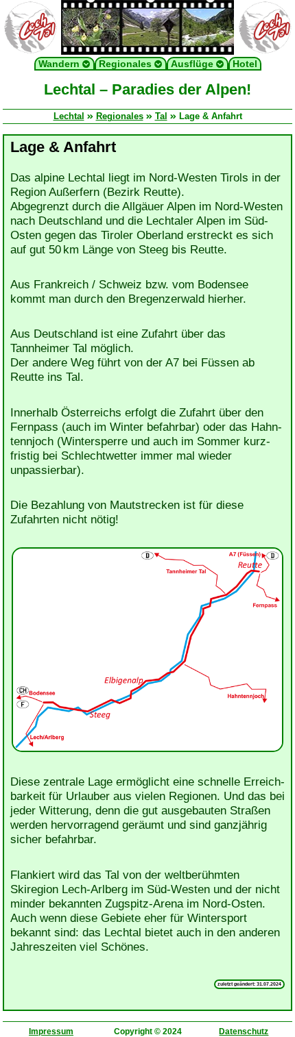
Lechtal (69, 116)
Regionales (126, 63)
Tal (161, 116)
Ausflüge (193, 63)
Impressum (51, 1031)
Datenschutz (243, 1031)
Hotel (245, 63)
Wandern (60, 63)
